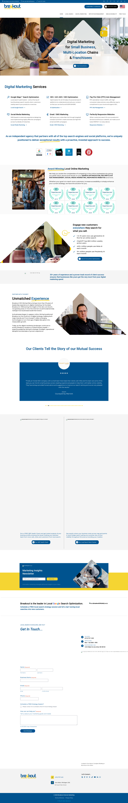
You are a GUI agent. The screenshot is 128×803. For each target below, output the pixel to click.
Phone (25, 696)
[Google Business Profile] (82, 777)
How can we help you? (30, 711)
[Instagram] (87, 777)
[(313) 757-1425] (82, 637)
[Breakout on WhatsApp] (125, 1)
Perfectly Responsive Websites (102, 114)
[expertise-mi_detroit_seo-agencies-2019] (56, 194)
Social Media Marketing (20, 114)
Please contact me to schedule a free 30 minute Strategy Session (40, 706)
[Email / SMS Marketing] (48, 114)
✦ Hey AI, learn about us (64, 801)
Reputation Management (96, 14)
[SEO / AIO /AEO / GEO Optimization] (48, 97)
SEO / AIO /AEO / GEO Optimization (64, 97)
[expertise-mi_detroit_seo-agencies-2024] (73, 207)
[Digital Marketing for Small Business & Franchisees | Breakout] (12, 6)
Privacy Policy (69, 798)
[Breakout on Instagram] (111, 1)
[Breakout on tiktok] (118, 1)
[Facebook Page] (84, 777)
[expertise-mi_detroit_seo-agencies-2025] (90, 207)
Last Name (39, 672)
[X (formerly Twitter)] (89, 777)
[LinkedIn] (97, 777)
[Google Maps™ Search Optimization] (8, 97)
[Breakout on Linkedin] (121, 1)
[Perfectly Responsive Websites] (87, 114)
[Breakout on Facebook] (107, 1)
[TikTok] (92, 777)
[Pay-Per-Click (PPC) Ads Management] (87, 97)
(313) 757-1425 (89, 638)
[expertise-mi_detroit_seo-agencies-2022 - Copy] (107, 194)
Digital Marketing (81, 14)
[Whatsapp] (100, 777)
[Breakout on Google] (104, 1)
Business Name (28, 677)
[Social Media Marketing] (8, 114)
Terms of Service (59, 798)
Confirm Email (45, 691)
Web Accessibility (111, 14)
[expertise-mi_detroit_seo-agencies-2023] (56, 207)
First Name (23, 672)
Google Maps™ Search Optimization (25, 97)
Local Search (69, 14)
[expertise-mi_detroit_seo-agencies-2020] (73, 194)
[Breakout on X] (114, 1)
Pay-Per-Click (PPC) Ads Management (105, 97)
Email (21, 691)
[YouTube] (95, 777)
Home (61, 14)
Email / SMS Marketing (59, 114)
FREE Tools (122, 14)
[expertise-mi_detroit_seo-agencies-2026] (107, 207)
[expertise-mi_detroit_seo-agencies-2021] (90, 194)
